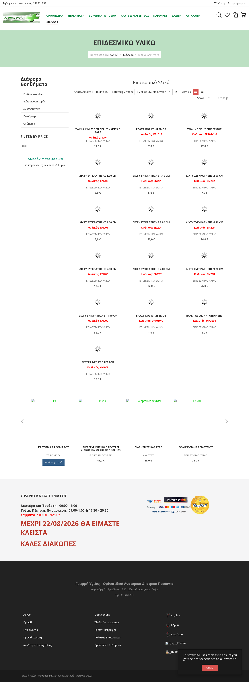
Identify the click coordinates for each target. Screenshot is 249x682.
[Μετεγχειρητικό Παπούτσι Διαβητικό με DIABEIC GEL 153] (101, 421)
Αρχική (114, 54)
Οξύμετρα (29, 123)
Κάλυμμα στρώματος (53, 447)
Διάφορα (128, 54)
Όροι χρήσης (102, 614)
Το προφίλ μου (237, 3)
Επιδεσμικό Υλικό (33, 94)
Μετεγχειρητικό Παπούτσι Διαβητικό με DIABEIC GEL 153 (101, 448)
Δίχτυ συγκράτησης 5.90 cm (97, 269)
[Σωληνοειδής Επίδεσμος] (195, 421)
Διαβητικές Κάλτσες (148, 447)
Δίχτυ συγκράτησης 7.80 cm (151, 269)
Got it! (209, 667)
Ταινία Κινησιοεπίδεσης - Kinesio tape (97, 130)
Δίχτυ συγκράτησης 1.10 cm (151, 175)
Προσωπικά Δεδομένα (107, 645)
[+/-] (176, 92)
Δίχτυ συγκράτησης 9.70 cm (204, 269)
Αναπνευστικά (31, 109)
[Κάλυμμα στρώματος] (53, 421)
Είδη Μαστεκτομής (34, 101)
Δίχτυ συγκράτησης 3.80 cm (151, 222)
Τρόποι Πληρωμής (105, 630)
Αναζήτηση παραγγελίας (37, 645)
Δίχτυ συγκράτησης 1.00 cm (97, 175)
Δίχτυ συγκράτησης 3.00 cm (97, 222)
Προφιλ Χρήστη (32, 637)
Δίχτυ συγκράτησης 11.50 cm (98, 315)
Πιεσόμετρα (30, 116)
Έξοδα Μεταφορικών (107, 622)
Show (200, 98)
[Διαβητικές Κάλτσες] (148, 421)
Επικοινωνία (30, 630)
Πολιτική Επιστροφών (107, 637)
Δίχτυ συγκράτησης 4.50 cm (204, 222)
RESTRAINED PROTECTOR (98, 362)
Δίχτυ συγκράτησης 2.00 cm (204, 175)
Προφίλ (27, 622)
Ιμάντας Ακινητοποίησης (204, 315)
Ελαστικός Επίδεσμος (151, 129)
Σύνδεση (219, 3)
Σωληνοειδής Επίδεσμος (204, 129)
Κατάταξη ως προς (122, 91)
